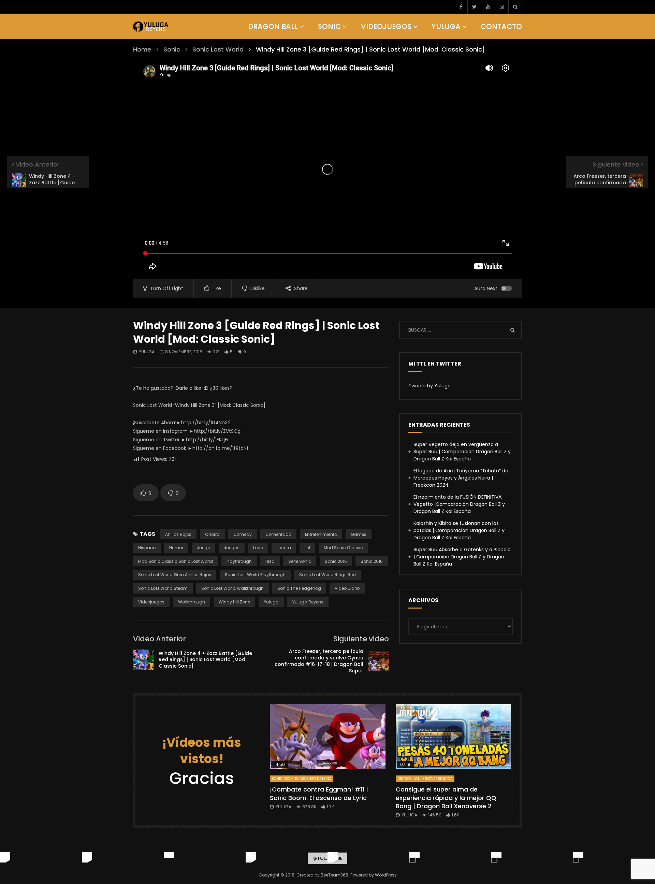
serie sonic (299, 561)
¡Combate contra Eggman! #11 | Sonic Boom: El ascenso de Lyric (319, 793)
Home (142, 49)
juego (203, 548)
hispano (147, 548)
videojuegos (151, 602)
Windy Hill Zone (234, 602)
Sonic (329, 26)
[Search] (515, 7)
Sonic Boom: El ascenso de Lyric (301, 778)
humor (176, 548)
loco (258, 548)
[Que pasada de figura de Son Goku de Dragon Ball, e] (578, 857)
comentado (278, 534)
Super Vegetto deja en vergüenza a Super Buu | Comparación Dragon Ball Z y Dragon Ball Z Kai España (462, 451)
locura (284, 548)
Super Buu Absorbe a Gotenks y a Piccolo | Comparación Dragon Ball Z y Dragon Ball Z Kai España (462, 556)
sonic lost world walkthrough (232, 588)
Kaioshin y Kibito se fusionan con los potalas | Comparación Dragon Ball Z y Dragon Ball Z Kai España (459, 530)
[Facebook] (460, 7)
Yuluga (446, 26)
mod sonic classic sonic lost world (175, 561)
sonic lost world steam (163, 588)
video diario (347, 588)
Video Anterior (159, 639)
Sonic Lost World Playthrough (255, 575)
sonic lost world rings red (327, 575)
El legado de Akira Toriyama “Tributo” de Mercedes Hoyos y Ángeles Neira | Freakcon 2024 (460, 477)
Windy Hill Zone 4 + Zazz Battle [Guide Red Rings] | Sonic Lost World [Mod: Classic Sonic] (205, 660)
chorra (212, 534)
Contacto (501, 26)
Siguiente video (361, 639)
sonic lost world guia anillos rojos (174, 575)
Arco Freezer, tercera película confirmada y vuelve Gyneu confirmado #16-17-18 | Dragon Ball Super (319, 661)
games (358, 534)
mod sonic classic (343, 548)
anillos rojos (178, 534)
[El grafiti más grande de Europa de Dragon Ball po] (87, 857)
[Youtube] (488, 7)
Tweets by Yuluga (429, 385)
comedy (242, 534)
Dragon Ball (273, 26)
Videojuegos (386, 26)
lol (307, 548)
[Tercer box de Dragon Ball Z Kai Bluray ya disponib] (414, 857)
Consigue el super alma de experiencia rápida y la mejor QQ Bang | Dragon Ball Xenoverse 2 (446, 797)
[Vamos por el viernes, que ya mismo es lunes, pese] (169, 857)
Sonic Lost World (218, 49)
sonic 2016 (372, 561)
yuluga (271, 602)
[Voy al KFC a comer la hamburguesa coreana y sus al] (333, 857)
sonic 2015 (336, 561)
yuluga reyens (307, 602)
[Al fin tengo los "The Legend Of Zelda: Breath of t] (496, 857)
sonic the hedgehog (299, 588)
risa (270, 561)
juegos (231, 548)
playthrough (239, 561)
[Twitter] (474, 7)
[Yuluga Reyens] (151, 27)
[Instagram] (501, 7)
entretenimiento (321, 534)
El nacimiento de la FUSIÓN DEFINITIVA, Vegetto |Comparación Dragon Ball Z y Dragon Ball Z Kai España (459, 504)
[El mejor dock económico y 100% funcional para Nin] (5, 857)
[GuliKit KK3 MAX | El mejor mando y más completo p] (251, 857)
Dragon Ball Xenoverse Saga (425, 778)
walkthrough (191, 602)
